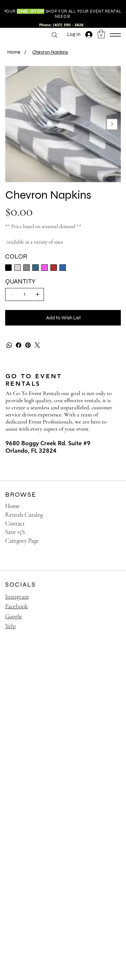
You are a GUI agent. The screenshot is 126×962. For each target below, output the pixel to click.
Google (13, 616)
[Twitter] (37, 345)
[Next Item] (112, 124)
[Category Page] (110, 540)
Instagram (17, 596)
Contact (15, 523)
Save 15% (15, 532)
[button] (101, 33)
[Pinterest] (28, 345)
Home (12, 506)
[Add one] (37, 294)
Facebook (16, 606)
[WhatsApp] (9, 345)
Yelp (10, 626)
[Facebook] (19, 345)
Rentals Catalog (24, 514)
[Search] (54, 35)
